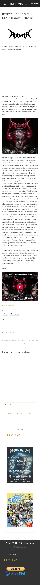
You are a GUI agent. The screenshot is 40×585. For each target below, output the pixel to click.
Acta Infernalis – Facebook (20, 414)
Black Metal (9, 332)
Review (15, 332)
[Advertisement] (20, 72)
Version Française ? (8, 305)
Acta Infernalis (14, 3)
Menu (35, 3)
